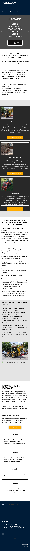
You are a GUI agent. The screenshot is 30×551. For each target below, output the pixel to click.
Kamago (4, 12)
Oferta (12, 12)
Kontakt (19, 12)
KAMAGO (9, 3)
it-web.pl (25, 546)
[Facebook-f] (3, 534)
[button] (2, 32)
